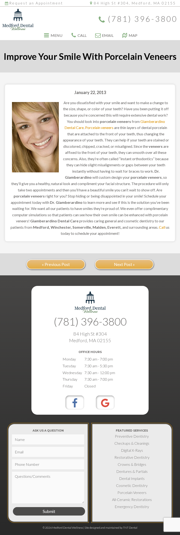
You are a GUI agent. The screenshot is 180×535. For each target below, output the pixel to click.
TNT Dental (130, 527)
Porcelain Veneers (131, 492)
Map (133, 35)
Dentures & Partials (132, 471)
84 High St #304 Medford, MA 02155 (90, 337)
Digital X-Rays (132, 450)
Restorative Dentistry (132, 457)
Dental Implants (132, 478)
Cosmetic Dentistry (132, 485)
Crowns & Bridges (132, 464)
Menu (56, 35)
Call (82, 35)
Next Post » (124, 264)
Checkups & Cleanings (131, 443)
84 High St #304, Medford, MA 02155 (135, 3)
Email (107, 35)
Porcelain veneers (99, 127)
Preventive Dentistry (132, 436)
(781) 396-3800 (143, 19)
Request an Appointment (36, 3)
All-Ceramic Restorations (132, 499)
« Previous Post (56, 264)
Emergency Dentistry (132, 506)
